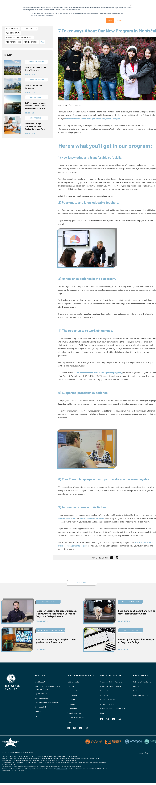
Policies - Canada (107, 704)
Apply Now (71, 704)
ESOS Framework (61, 768)
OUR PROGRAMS (12, 28)
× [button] (130, 4)
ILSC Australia (73, 682)
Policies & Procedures (76, 717)
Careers (38, 711)
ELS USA (136, 686)
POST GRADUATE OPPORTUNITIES (19, 37)
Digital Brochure (41, 693)
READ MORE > (30, 74)
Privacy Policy (142, 753)
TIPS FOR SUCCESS (13, 42)
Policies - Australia (107, 700)
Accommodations (41, 698)
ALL (42, 42)
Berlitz (135, 691)
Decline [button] (119, 20)
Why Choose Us (40, 682)
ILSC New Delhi (73, 695)
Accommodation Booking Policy (47, 702)
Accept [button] (110, 20)
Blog (69, 722)
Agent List (39, 716)
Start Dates (72, 709)
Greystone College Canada (110, 686)
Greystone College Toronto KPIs (112, 709)
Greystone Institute (140, 695)
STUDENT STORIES (29, 28)
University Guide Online (142, 682)
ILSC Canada (72, 686)
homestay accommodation (91, 518)
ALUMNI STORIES (30, 42)
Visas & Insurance (74, 713)
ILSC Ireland (72, 691)
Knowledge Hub (40, 707)
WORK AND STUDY (13, 33)
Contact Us (71, 700)
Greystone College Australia (111, 682)
